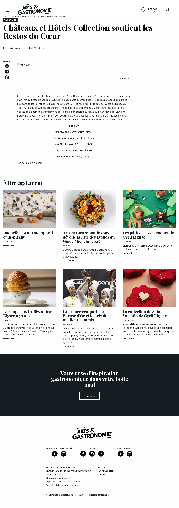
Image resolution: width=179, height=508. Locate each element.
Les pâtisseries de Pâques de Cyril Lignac (148, 235)
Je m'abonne (89, 396)
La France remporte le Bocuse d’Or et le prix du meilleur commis (85, 315)
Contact (103, 474)
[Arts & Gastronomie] (35, 10)
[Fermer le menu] (7, 10)
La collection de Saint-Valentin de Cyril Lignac (145, 313)
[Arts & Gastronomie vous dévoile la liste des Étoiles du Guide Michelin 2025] (89, 209)
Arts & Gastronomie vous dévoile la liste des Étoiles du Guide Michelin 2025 (89, 237)
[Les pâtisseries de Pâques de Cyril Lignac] (149, 209)
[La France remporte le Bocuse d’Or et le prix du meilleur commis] (89, 288)
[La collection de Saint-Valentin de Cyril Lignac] (149, 288)
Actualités (15, 17)
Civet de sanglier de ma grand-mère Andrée (68, 470)
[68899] (101, 454)
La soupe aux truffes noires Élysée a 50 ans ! (28, 313)
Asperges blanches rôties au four (63, 481)
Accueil (6, 17)
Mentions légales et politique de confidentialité (66, 495)
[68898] (55, 454)
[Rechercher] (167, 10)
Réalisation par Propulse (98, 495)
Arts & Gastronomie (13, 48)
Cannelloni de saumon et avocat (62, 485)
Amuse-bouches (54, 474)
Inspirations (105, 471)
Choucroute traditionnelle (59, 477)
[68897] (63, 454)
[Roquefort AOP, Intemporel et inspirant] (29, 209)
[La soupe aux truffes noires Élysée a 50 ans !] (29, 288)
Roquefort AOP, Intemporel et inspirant (28, 235)
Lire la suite (8, 245)
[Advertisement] (157, 100)
